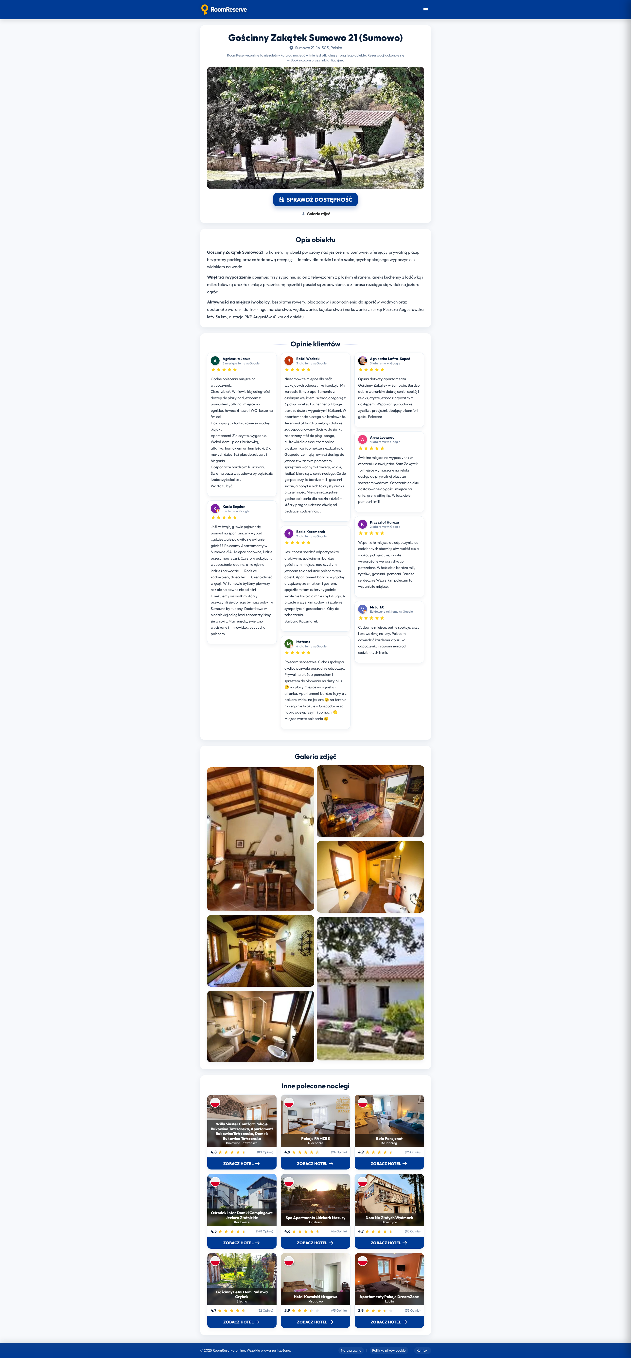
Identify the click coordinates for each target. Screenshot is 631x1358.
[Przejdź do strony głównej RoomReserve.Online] (224, 9)
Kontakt (423, 1350)
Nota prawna (351, 1350)
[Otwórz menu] (425, 9)
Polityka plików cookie (389, 1350)
